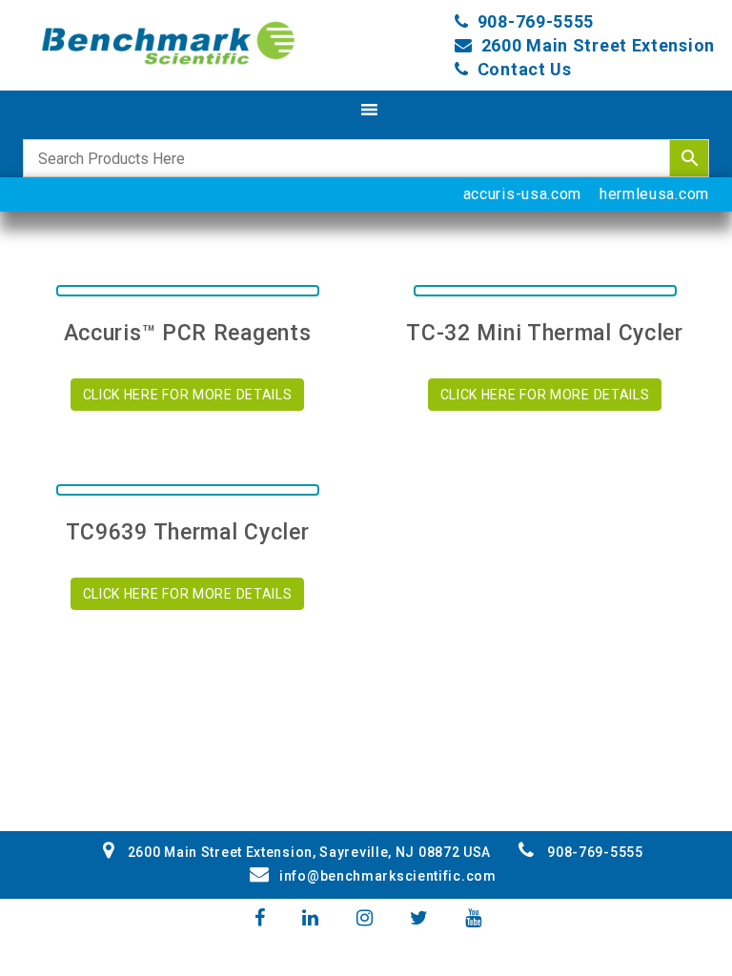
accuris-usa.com (522, 194)
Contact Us (525, 69)
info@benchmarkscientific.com (387, 876)
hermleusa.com (654, 194)
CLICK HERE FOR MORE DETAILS (188, 394)
